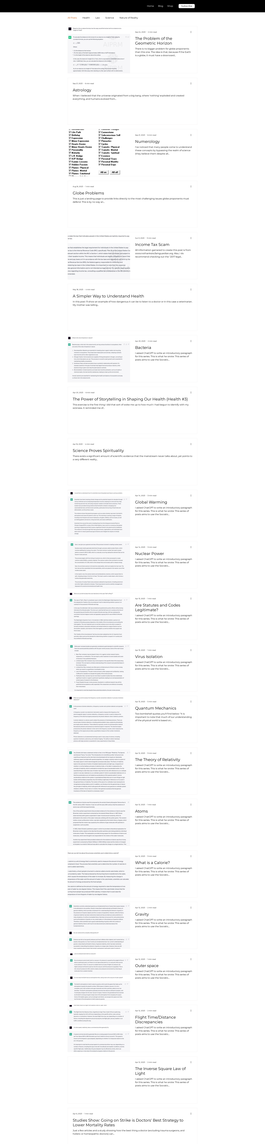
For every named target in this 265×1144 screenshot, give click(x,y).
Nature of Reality (129, 17)
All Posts (72, 17)
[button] (186, 6)
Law (97, 17)
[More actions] (192, 32)
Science (109, 17)
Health (86, 17)
